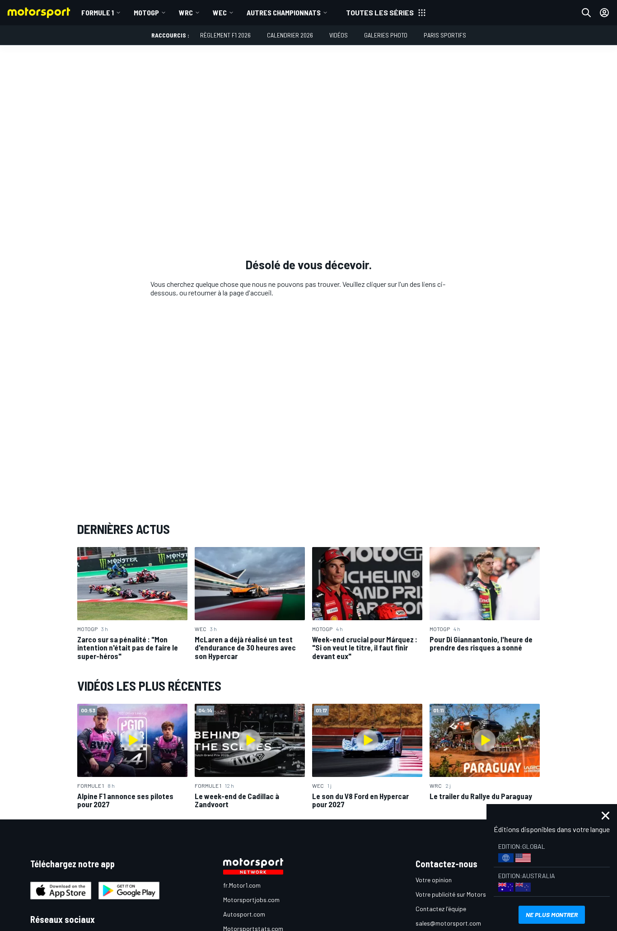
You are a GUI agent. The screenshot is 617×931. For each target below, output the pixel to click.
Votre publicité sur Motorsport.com (463, 894)
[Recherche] (586, 13)
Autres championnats (284, 12)
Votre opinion (434, 880)
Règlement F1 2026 (225, 35)
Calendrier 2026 (290, 35)
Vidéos (338, 35)
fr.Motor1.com (242, 885)
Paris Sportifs (445, 35)
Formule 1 (97, 12)
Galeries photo (385, 35)
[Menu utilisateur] (604, 13)
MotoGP (146, 12)
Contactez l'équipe (441, 908)
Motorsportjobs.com (251, 899)
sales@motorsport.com (448, 923)
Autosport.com (244, 914)
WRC (186, 12)
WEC (220, 12)
